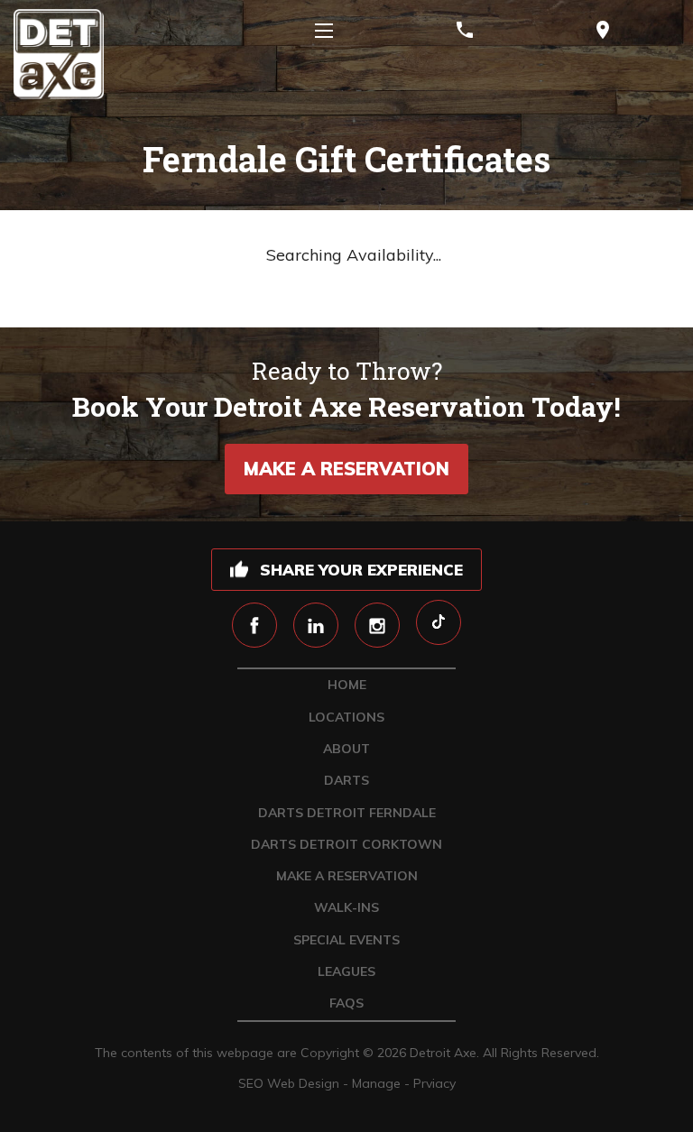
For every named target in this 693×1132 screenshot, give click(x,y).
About (346, 749)
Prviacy (434, 1083)
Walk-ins (346, 907)
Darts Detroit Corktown (346, 844)
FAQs (346, 1003)
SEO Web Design (288, 1083)
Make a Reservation (346, 468)
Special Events (346, 940)
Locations (346, 717)
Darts (346, 780)
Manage (376, 1083)
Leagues (346, 971)
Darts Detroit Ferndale (347, 813)
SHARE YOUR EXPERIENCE (361, 569)
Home (347, 684)
